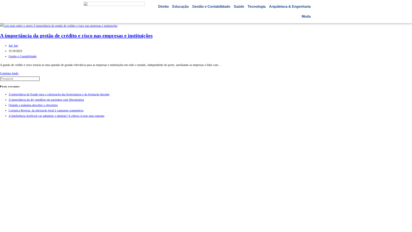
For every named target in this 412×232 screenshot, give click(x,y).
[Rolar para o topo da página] (1, 124)
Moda (306, 16)
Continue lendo (10, 73)
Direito (163, 6)
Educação (180, 6)
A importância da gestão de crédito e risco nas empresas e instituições (76, 35)
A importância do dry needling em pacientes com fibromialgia (46, 99)
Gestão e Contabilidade (211, 6)
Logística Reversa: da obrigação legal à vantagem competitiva (46, 110)
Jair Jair (13, 45)
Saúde (239, 6)
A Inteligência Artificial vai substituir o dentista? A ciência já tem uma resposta (56, 116)
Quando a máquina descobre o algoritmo (33, 105)
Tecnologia (257, 6)
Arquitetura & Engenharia (290, 6)
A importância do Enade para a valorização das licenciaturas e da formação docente (59, 94)
